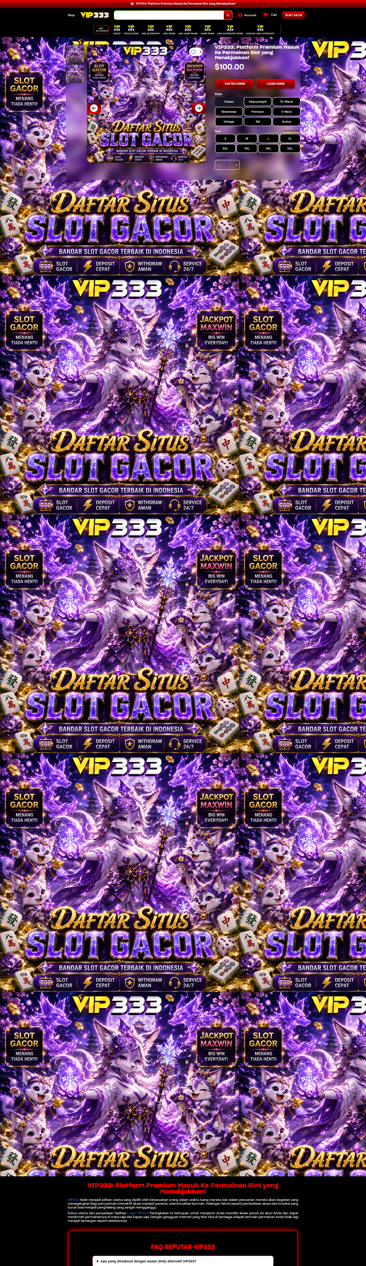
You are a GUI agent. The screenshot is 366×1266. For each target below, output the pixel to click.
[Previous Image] (94, 108)
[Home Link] (94, 15)
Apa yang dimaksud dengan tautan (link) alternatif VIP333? (148, 1261)
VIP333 (73, 1200)
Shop (71, 15)
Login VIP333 (137, 1213)
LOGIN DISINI (276, 83)
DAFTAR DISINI (235, 83)
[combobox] (169, 15)
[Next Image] (199, 108)
